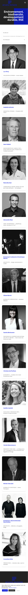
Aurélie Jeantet (8, 408)
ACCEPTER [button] (5, 590)
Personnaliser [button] (11, 590)
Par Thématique (6, 36)
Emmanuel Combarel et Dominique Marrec (14, 257)
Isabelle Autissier (8, 107)
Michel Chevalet (8, 483)
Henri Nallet (7, 144)
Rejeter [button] (18, 590)
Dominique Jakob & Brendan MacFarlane (12, 521)
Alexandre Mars (8, 220)
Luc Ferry (6, 71)
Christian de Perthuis (9, 371)
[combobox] (13, 39)
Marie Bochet (7, 183)
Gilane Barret (7, 295)
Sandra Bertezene (8, 332)
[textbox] (6, 40)
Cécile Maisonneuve (9, 445)
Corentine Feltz (8, 559)
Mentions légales (12, 587)
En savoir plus (5, 587)
